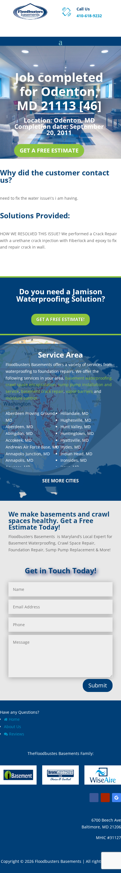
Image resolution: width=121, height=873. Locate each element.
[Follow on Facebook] (93, 797)
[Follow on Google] (116, 797)
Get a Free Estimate (49, 150)
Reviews (16, 734)
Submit (97, 685)
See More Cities (60, 481)
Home (14, 719)
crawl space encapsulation (31, 384)
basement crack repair (42, 391)
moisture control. (22, 398)
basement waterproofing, (89, 378)
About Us (12, 726)
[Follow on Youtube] (105, 797)
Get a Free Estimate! (60, 319)
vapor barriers (79, 391)
